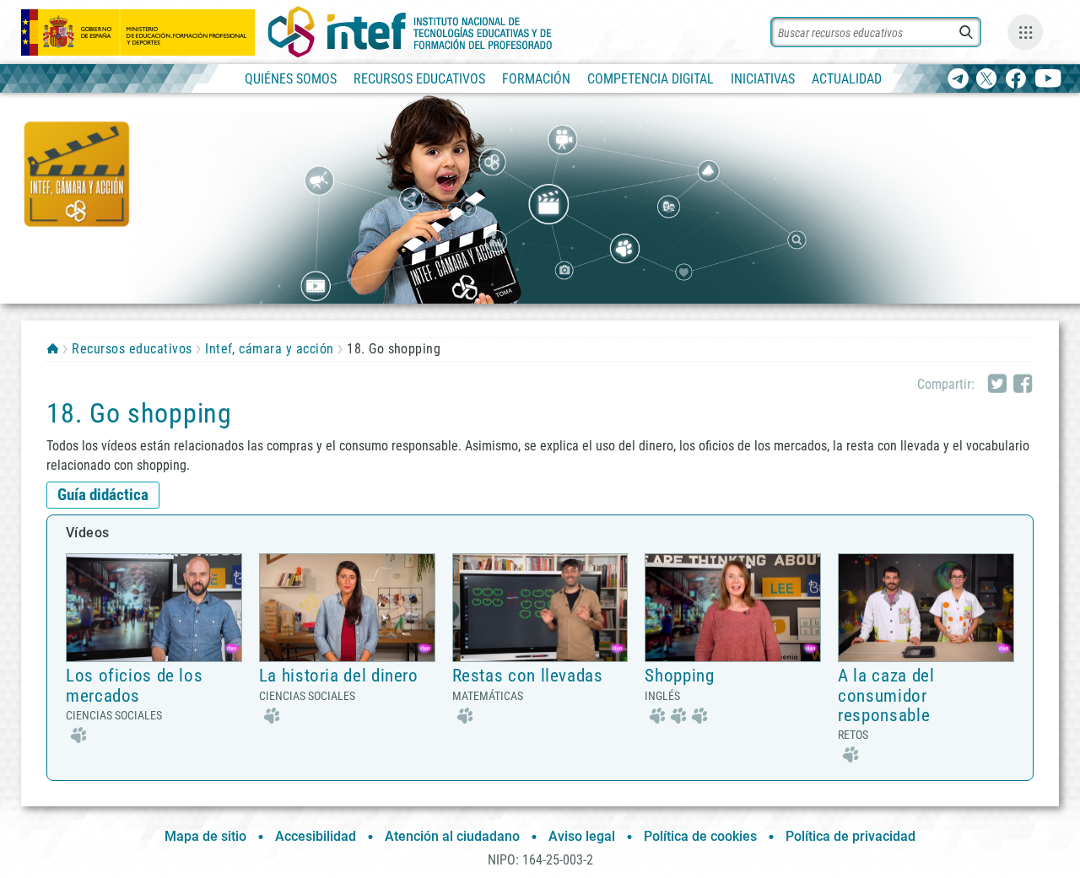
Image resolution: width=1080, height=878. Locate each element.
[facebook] (1015, 79)
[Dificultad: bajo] (76, 733)
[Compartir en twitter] (997, 384)
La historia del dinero (338, 675)
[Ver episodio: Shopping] (732, 607)
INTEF (52, 348)
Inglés (662, 696)
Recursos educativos (132, 349)
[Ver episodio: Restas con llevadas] (540, 607)
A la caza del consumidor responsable (886, 694)
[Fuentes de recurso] (1025, 32)
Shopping (679, 675)
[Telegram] (958, 79)
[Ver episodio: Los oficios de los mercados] (154, 607)
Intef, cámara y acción (269, 349)
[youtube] (1048, 79)
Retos (853, 734)
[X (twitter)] (986, 79)
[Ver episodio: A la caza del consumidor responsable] (926, 607)
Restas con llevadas (527, 675)
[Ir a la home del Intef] (410, 32)
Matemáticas (487, 696)
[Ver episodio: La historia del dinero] (347, 607)
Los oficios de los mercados (134, 685)
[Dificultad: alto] (676, 714)
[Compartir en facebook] (1023, 384)
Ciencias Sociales (114, 715)
